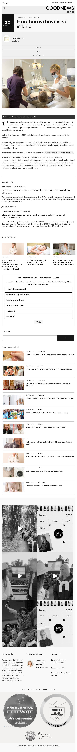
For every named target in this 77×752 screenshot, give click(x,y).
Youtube (68, 3)
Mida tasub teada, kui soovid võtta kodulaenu (44, 486)
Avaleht (23, 689)
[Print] (43, 55)
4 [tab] (10, 726)
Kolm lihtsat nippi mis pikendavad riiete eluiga (44, 471)
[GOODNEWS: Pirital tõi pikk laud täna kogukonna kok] (19, 528)
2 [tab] (6, 726)
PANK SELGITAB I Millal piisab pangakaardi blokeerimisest (50, 355)
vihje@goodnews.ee (14, 680)
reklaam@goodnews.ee (61, 674)
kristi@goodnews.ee (42, 667)
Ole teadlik (41, 351)
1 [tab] (4, 726)
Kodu (18, 17)
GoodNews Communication (53, 745)
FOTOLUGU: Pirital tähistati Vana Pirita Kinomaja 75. (47, 413)
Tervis (23, 17)
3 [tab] (8, 726)
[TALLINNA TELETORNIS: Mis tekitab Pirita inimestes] (19, 576)
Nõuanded (41, 380)
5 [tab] (12, 726)
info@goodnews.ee (58, 660)
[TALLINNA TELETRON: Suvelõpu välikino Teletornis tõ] (55, 576)
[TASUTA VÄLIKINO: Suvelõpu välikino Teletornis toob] (19, 623)
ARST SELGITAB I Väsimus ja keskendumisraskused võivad (50, 456)
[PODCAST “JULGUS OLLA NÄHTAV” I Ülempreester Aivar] (55, 623)
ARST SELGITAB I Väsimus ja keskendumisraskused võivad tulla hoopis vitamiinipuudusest (12, 264)
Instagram (61, 3)
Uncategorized (43, 439)
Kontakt (53, 689)
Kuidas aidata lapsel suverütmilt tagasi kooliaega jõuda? (36, 262)
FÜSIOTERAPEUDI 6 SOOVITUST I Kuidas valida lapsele (49, 369)
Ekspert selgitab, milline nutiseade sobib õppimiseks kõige (49, 398)
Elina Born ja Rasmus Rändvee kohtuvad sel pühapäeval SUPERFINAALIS (33, 216)
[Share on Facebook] (33, 55)
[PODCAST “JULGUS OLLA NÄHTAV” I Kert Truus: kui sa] (55, 528)
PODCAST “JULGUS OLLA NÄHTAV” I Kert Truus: (45, 427)
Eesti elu (40, 410)
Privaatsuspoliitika (58, 668)
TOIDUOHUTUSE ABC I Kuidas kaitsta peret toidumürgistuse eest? (63, 262)
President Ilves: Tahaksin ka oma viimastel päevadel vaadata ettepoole (36, 191)
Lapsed (40, 366)
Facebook (54, 3)
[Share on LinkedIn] (40, 55)
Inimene (40, 424)
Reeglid (30, 689)
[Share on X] (36, 55)
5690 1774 (39, 665)
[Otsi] (65, 338)
